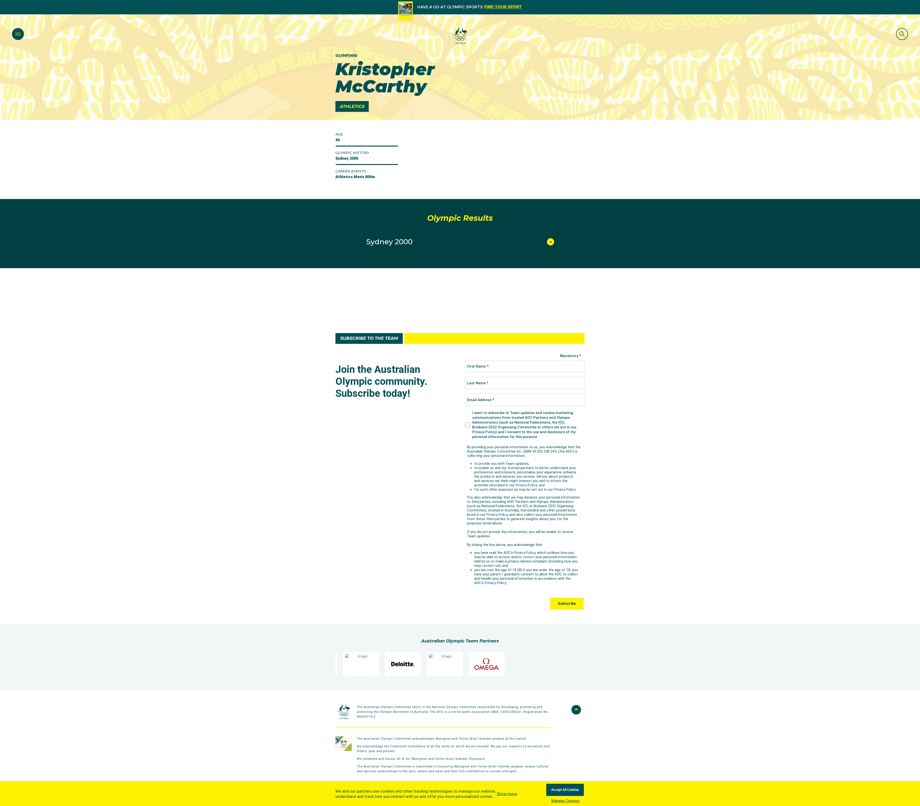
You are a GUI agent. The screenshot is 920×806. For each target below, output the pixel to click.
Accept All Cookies (565, 790)
